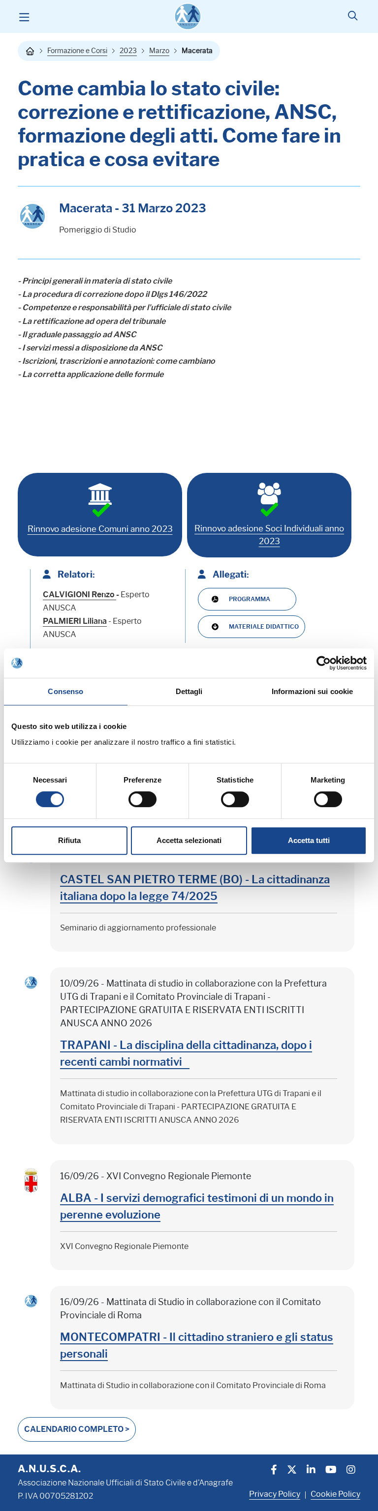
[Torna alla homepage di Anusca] (187, 16)
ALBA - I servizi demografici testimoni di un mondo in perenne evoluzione (197, 1206)
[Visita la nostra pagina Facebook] (274, 1471)
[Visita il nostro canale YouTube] (331, 1471)
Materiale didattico (264, 626)
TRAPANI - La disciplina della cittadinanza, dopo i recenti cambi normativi (186, 1054)
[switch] (142, 799)
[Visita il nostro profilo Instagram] (350, 1471)
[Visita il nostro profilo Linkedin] (311, 1471)
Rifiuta (69, 840)
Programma (249, 599)
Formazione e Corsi (77, 50)
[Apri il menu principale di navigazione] (24, 17)
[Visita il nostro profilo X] (292, 1471)
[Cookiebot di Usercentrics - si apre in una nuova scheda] (324, 663)
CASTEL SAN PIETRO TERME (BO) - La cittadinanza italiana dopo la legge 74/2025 (195, 888)
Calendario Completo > (76, 1429)
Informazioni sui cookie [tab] (312, 691)
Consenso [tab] (65, 691)
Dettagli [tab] (189, 691)
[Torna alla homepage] (30, 51)
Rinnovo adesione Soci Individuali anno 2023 (269, 534)
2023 (128, 50)
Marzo (159, 50)
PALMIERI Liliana (75, 621)
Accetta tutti (309, 840)
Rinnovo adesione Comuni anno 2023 (100, 529)
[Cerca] (352, 16)
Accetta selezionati (189, 840)
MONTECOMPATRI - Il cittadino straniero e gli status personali (196, 1346)
